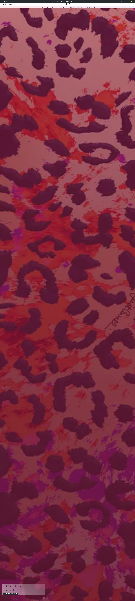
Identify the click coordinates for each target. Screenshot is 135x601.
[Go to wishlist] (128, 4)
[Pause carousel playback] (44, 598)
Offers (83, 7)
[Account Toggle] (125, 4)
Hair (78, 7)
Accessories (55, 7)
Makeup (41, 7)
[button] (35, 1)
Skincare (47, 7)
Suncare (63, 7)
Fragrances (71, 7)
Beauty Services (91, 7)
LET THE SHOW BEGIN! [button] (9, 593)
